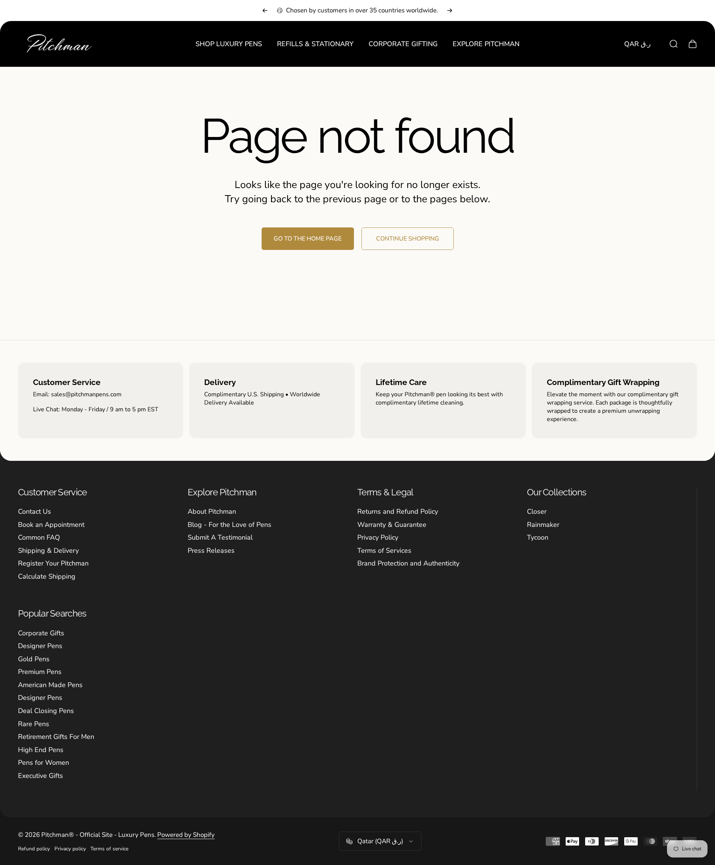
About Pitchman (212, 511)
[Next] (449, 10)
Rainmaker (543, 525)
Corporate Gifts (41, 633)
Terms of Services (384, 550)
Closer (536, 511)
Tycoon (537, 537)
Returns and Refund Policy (397, 511)
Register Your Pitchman (53, 563)
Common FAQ (39, 537)
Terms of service (109, 848)
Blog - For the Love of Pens (229, 525)
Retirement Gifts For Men (56, 737)
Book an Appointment (51, 525)
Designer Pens (40, 646)
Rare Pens (33, 724)
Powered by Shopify (186, 834)
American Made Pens (50, 685)
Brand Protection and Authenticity (408, 563)
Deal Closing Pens (46, 711)
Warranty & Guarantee (391, 525)
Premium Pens (40, 672)
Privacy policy (70, 848)
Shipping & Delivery (48, 550)
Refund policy (34, 848)
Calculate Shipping (46, 576)
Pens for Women (43, 762)
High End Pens (40, 750)
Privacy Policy (377, 537)
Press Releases (211, 550)
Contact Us (34, 511)
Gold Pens (34, 659)
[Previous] (265, 10)
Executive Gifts (40, 776)
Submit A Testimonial (220, 537)
